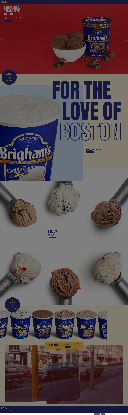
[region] (64, 414)
